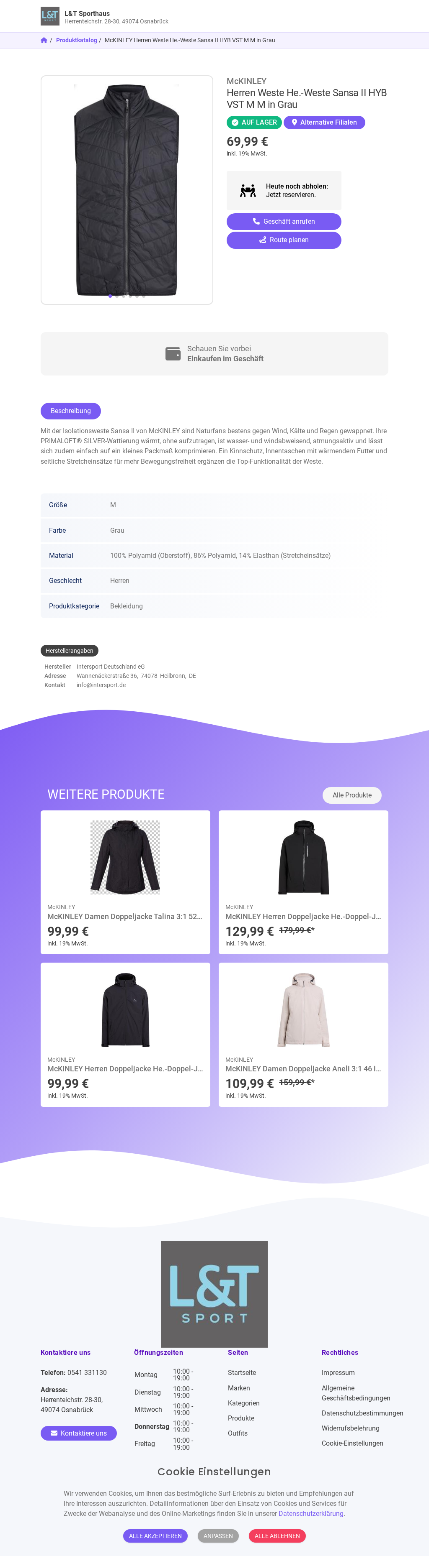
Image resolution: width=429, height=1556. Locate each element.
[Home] (45, 40)
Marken (239, 1388)
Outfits (238, 1433)
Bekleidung (126, 606)
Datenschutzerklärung (311, 1514)
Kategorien (244, 1403)
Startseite (242, 1373)
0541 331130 (87, 1373)
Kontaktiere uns (83, 1433)
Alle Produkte (352, 795)
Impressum (338, 1373)
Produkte (241, 1418)
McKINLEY (246, 81)
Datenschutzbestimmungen (362, 1413)
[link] (171, 16)
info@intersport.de (101, 685)
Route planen (288, 240)
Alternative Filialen (328, 122)
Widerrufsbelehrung (351, 1428)
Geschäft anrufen (288, 221)
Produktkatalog (76, 40)
